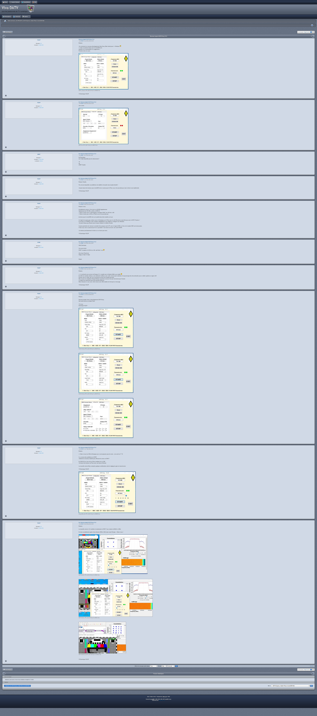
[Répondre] (7, 32)
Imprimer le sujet (312, 25)
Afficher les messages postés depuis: (142, 666)
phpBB (152, 699)
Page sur (306, 32)
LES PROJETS (19, 20)
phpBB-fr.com (162, 700)
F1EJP (82, 40)
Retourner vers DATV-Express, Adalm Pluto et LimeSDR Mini (17, 685)
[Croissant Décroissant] (172, 666)
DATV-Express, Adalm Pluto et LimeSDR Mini (33, 20)
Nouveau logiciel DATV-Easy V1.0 (158, 36)
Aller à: (269, 685)
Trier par (160, 666)
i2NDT (82, 155)
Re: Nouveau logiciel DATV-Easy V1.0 (87, 102)
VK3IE (82, 243)
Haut (6, 95)
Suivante (311, 665)
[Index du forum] (18, 8)
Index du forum (11, 20)
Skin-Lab (165, 696)
